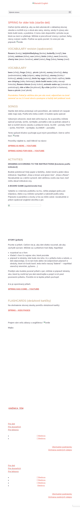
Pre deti (11, 424)
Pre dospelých (14, 427)
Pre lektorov (13, 430)
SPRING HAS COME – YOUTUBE (23, 289)
